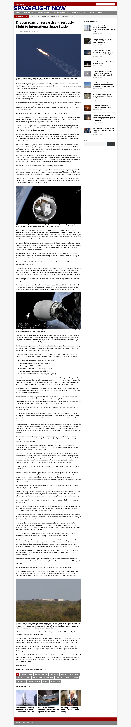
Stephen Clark (34, 31)
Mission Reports (60, 12)
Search (86, 140)
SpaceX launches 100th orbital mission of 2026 (103, 62)
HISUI (28, 678)
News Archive (29, 12)
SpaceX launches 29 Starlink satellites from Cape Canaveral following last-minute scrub (103, 73)
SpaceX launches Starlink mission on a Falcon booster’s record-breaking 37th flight (103, 52)
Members (75, 12)
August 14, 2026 (98, 134)
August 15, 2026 (98, 123)
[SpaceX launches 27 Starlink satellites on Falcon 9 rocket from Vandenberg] (87, 41)
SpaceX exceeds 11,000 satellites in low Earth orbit (102, 106)
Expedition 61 (74, 674)
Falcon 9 (20, 678)
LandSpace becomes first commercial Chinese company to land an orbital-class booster (104, 84)
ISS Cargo (59, 678)
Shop (92, 12)
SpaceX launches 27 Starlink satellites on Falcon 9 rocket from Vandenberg (102, 40)
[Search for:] (105, 4)
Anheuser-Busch (26, 674)
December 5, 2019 (23, 31)
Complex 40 (54, 674)
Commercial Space (41, 674)
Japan (67, 678)
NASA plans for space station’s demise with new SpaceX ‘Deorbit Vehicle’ (48, 710)
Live (84, 12)
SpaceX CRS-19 (55, 681)
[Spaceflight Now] (40, 9)
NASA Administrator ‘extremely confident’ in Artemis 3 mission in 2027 (103, 130)
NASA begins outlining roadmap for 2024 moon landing (70, 710)
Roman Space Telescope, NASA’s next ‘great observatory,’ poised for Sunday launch (104, 28)
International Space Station (43, 678)
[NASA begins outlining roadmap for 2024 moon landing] (71, 698)
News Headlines (90, 21)
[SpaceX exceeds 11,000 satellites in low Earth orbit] (87, 108)
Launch (75, 678)
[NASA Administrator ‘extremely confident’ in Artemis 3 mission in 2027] (87, 130)
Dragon (63, 674)
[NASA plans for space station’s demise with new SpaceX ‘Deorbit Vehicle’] (48, 698)
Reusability (21, 681)
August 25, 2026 (98, 45)
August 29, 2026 (98, 33)
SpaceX (45, 681)
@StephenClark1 (41, 669)
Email (17, 665)
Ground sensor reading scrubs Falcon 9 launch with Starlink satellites (25, 710)
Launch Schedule (43, 12)
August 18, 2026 (98, 100)
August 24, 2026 (98, 56)
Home (18, 12)
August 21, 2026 (98, 65)
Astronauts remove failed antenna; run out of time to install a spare (102, 96)
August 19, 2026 (98, 88)
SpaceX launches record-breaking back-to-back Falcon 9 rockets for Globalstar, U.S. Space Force (104, 118)
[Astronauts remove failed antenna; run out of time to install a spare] (87, 96)
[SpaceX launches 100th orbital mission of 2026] (87, 64)
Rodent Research (34, 681)
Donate (100, 12)
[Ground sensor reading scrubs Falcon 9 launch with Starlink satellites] (26, 698)
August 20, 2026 (98, 77)
